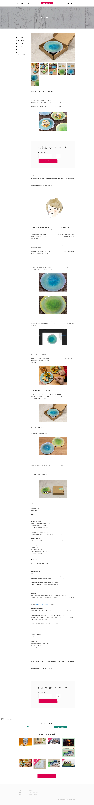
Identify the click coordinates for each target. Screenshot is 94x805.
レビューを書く (61, 727)
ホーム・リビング (21, 40)
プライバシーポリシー (33, 792)
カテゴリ (21, 794)
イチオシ (21, 799)
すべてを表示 (20, 37)
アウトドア (20, 46)
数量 (54, 155)
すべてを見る (47, 775)
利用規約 (31, 790)
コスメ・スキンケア (22, 51)
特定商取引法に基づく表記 (34, 794)
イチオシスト (21, 792)
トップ (20, 790)
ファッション (20, 43)
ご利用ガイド (69, 3)
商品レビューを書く (11, 719)
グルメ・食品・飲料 (22, 49)
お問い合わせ (31, 796)
